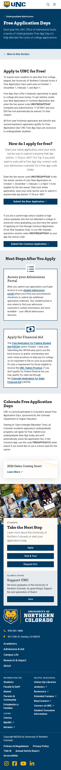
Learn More (13, 472)
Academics (10, 643)
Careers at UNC (43, 705)
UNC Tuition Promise (31, 368)
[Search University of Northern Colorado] (48, 4)
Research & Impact (15, 660)
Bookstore (40, 691)
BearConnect (41, 701)
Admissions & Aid (14, 649)
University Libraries (45, 682)
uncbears (39, 686)
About (7, 665)
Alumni (7, 691)
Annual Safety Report (27, 751)
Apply (30, 547)
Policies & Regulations (16, 746)
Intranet (8, 727)
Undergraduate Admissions (19, 16)
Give (30, 599)
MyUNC (8, 722)
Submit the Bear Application (28, 201)
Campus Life (11, 654)
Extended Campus (44, 696)
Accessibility (11, 755)
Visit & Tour (30, 556)
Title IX (7, 751)
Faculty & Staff (12, 686)
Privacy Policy (41, 746)
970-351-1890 (15, 630)
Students (9, 682)
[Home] (15, 4)
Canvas (8, 717)
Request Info (30, 564)
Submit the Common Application (29, 244)
